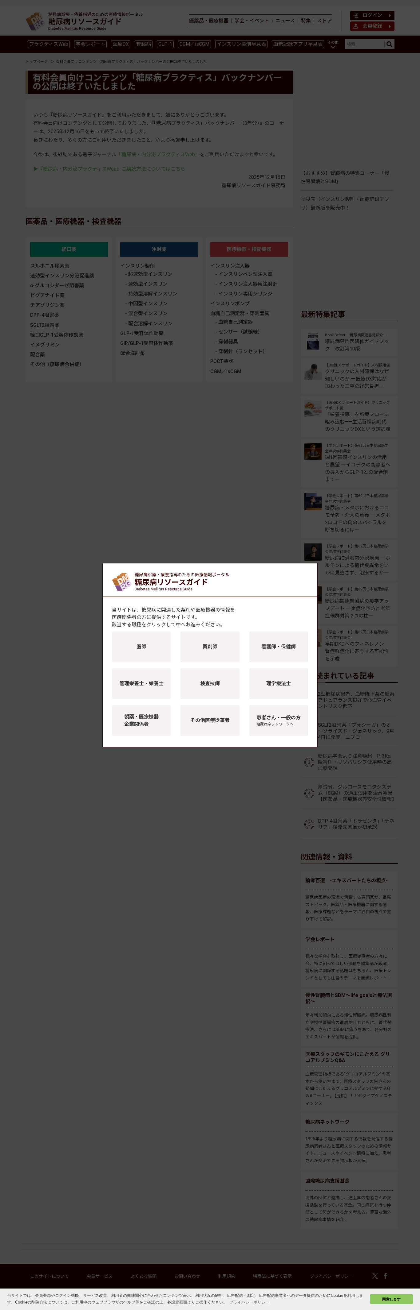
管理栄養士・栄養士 (141, 683)
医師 (141, 647)
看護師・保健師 (278, 647)
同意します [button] (391, 1299)
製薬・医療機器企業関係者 (141, 720)
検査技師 (210, 683)
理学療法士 (278, 683)
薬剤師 (210, 647)
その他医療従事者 (210, 720)
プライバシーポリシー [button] (249, 1302)
